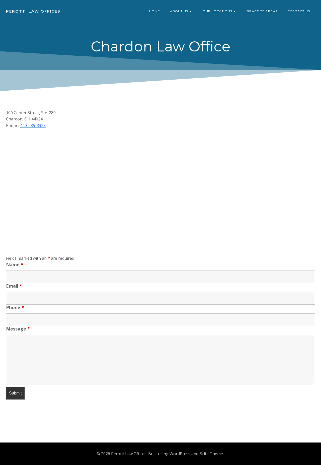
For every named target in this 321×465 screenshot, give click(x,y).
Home (154, 11)
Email (14, 286)
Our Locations (217, 11)
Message (18, 329)
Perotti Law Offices (33, 11)
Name (14, 264)
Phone (15, 307)
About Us (179, 11)
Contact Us (298, 11)
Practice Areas (262, 11)
